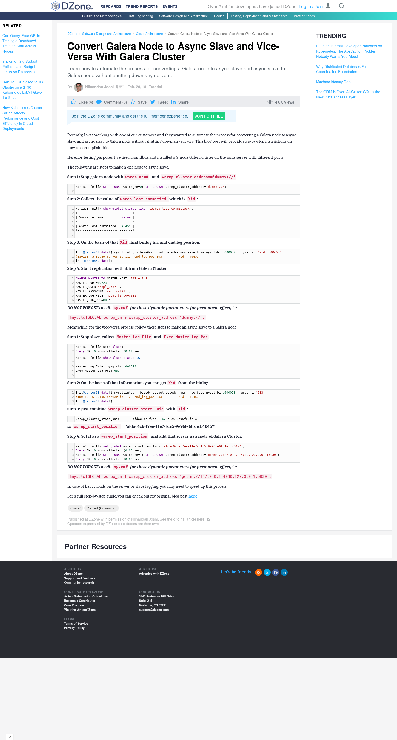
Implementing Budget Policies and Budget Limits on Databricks (19, 66)
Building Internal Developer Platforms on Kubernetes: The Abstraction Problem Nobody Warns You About (349, 51)
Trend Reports (142, 6)
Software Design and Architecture (183, 16)
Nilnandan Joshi (99, 86)
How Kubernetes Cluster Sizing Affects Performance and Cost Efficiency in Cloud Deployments (22, 118)
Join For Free (209, 116)
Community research (79, 582)
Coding (219, 16)
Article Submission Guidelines (86, 596)
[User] (328, 6)
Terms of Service (76, 623)
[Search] (342, 6)
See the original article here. (183, 519)
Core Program (74, 605)
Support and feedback (79, 578)
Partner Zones (304, 16)
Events (170, 6)
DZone (72, 33)
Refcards (111, 6)
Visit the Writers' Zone (80, 609)
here (193, 496)
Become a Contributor (79, 600)
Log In (305, 6)
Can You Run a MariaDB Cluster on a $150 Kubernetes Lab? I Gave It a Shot (22, 89)
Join (319, 6)
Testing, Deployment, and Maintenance (259, 16)
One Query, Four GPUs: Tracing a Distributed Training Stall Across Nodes (21, 43)
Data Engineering (140, 16)
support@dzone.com (154, 609)
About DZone (73, 573)
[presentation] (187, 189)
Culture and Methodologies (102, 16)
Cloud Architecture (149, 33)
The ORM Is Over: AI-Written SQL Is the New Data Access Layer (348, 95)
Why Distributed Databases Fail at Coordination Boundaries (343, 69)
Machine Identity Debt (334, 81)
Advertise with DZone (154, 573)
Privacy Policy (74, 627)
